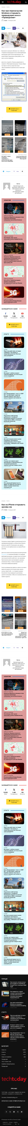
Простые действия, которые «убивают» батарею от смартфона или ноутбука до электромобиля (12, 353)
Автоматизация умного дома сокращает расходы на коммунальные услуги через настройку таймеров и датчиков (13, 441)
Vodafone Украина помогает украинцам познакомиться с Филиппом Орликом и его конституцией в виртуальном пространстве (13, 259)
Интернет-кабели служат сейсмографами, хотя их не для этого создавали (13, 374)
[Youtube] (21, 1111)
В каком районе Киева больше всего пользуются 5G (12, 301)
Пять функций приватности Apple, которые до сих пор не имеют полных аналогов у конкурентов (12, 485)
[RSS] (10, 1111)
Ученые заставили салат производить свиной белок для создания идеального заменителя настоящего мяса (13, 463)
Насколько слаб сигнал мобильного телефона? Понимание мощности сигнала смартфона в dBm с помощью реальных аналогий (13, 418)
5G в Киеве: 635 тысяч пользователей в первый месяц (13, 238)
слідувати (14, 312)
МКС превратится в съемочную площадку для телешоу (20, 128)
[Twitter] (17, 1111)
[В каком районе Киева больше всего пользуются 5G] (14, 292)
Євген (5, 20)
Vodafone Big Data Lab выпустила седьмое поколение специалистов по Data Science (14, 218)
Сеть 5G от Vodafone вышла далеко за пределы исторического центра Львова (13, 282)
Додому (3, 7)
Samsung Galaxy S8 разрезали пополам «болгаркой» (21, 157)
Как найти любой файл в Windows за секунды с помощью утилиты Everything (18, 1004)
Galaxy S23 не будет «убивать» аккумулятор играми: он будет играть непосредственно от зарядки (7, 145)
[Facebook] (6, 1111)
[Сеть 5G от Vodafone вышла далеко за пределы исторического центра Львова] (14, 271)
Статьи (20, 134)
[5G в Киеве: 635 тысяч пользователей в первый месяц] (14, 229)
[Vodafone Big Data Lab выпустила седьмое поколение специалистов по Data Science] (14, 208)
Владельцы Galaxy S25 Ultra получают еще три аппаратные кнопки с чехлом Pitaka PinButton (20, 145)
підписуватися (22, 312)
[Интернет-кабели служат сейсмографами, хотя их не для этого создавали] (14, 364)
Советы (8, 7)
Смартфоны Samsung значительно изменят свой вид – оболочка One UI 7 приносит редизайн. (7, 128)
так (6, 312)
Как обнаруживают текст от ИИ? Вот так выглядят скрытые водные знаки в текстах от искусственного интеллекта (14, 396)
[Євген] (3, 20)
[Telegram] (13, 1111)
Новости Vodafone (8, 215)
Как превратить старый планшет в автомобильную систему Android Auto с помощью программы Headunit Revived (17, 994)
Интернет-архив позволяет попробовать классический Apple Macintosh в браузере (7, 159)
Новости (7, 134)
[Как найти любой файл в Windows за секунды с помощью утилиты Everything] (5, 1004)
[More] (23, 28)
